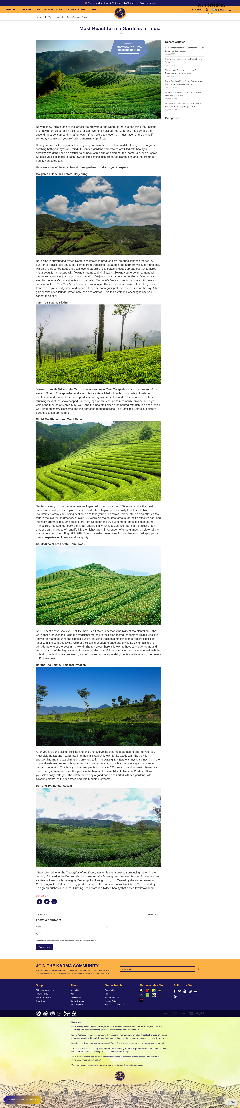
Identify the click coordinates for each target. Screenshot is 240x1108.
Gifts (59, 10)
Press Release (76, 1004)
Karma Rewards (77, 1001)
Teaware (48, 10)
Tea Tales (49, 17)
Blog (72, 994)
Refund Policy (42, 994)
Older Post (43, 914)
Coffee (93, 10)
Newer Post (153, 914)
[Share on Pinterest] (54, 901)
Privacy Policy (111, 1001)
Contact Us (110, 990)
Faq (106, 994)
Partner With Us (112, 997)
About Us (74, 990)
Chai (38, 10)
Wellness (27, 10)
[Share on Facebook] (39, 901)
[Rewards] (22, 1100)
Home (38, 17)
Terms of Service (43, 997)
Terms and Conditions (114, 1004)
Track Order (41, 1001)
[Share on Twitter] (47, 901)
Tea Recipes (75, 997)
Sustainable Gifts (75, 10)
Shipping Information (45, 990)
